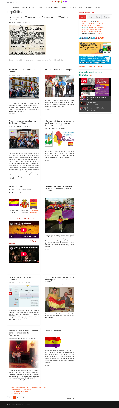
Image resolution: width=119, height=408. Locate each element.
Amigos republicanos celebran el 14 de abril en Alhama (23, 122)
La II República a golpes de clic (19, 391)
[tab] (82, 17)
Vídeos (98, 21)
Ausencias (85, 21)
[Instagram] (16, 2)
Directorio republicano (17, 393)
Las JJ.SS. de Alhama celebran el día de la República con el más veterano (59, 279)
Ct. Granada (92, 27)
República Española (17, 186)
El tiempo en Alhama (88, 25)
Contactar (100, 23)
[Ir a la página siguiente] (20, 397)
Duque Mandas (102, 27)
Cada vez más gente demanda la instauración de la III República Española (58, 188)
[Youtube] (11, 2)
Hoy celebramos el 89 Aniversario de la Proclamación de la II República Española (38, 18)
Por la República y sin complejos (58, 69)
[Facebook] (8, 2)
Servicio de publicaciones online (91, 31)
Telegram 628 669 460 (88, 23)
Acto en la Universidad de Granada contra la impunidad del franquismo (23, 332)
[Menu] (104, 7)
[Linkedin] (13, 2)
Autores (100, 33)
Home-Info (15, 7)
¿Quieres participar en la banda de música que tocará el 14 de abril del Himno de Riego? (59, 123)
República (19, 22)
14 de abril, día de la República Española (22, 70)
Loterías (98, 25)
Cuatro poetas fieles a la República (20, 389)
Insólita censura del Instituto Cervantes (21, 278)
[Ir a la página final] (23, 397)
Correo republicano (53, 330)
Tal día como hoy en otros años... (92, 29)
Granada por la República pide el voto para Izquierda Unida (28, 388)
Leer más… (12, 62)
